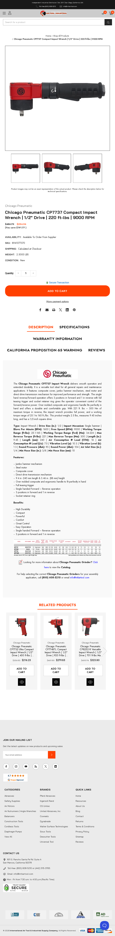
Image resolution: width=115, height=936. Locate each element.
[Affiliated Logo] (102, 914)
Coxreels (44, 816)
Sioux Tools (45, 831)
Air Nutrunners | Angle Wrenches (20, 811)
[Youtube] (26, 766)
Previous (8, 651)
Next (104, 651)
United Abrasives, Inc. (50, 811)
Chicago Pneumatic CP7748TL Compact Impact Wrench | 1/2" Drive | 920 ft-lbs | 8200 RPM (56, 651)
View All (8, 836)
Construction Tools (13, 821)
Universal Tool (47, 841)
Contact (80, 816)
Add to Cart (22, 670)
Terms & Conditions (85, 826)
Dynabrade (45, 821)
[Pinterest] (74, 310)
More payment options (57, 301)
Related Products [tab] (57, 604)
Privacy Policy (82, 831)
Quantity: (9, 273)
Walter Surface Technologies (54, 826)
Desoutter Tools (48, 836)
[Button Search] (108, 22)
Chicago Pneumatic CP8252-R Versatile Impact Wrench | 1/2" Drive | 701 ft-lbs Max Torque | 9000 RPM (90, 651)
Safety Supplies (12, 801)
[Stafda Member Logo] (80, 914)
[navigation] (48, 35)
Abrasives (9, 796)
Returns (79, 821)
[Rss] (36, 766)
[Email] (47, 310)
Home (78, 796)
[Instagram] (16, 766)
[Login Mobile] (23, 13)
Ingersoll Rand (47, 801)
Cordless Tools (11, 826)
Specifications (74, 327)
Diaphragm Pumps (13, 831)
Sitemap (80, 836)
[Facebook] (40, 310)
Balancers (9, 816)
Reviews (96, 350)
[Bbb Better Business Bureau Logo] (14, 914)
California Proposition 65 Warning (44, 350)
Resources (81, 801)
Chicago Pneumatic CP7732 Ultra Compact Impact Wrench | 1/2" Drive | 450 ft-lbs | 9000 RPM (22, 651)
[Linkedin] (67, 310)
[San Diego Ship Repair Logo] (58, 914)
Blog (78, 811)
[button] (51, 755)
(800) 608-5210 (51, 577)
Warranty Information (57, 338)
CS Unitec (45, 806)
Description (40, 327)
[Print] (53, 310)
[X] (60, 310)
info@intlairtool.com (23, 874)
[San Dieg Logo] (36, 914)
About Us (80, 806)
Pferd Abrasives (47, 796)
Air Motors (9, 806)
